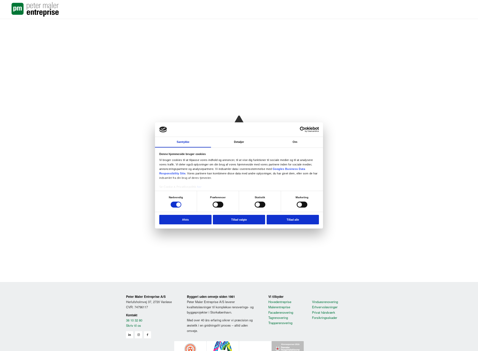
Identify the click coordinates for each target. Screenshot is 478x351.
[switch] (218, 205)
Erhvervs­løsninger (325, 307)
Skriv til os (133, 325)
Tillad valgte (239, 219)
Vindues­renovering (325, 301)
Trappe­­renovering (280, 322)
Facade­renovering (280, 312)
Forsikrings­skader (324, 317)
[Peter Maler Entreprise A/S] (35, 9)
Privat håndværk (323, 312)
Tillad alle (293, 219)
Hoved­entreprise (279, 301)
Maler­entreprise (279, 307)
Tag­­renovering (278, 317)
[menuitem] (447, 9)
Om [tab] (295, 141)
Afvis (185, 219)
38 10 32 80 (134, 320)
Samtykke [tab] (183, 141)
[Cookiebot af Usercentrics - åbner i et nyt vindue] (302, 129)
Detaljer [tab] (239, 141)
